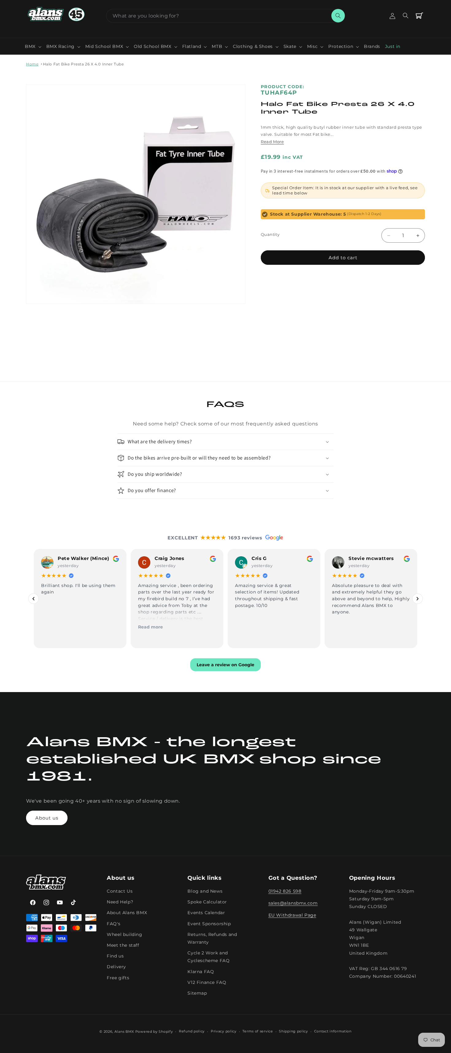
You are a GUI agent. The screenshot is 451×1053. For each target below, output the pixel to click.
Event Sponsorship (209, 923)
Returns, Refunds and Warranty (212, 938)
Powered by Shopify (154, 1031)
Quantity (270, 234)
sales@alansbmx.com (293, 903)
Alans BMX (124, 1031)
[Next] (417, 598)
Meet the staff (123, 945)
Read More (272, 141)
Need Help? (120, 902)
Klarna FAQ (200, 971)
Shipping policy (293, 1031)
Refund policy (192, 1031)
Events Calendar (206, 913)
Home (32, 64)
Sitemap (197, 993)
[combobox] (225, 16)
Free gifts (118, 978)
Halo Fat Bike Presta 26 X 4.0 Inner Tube (83, 64)
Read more (150, 626)
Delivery (116, 967)
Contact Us (120, 891)
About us (46, 818)
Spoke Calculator (207, 902)
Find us (115, 956)
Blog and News (204, 891)
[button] (33, 46)
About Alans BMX (127, 913)
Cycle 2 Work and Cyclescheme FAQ (208, 957)
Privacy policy (224, 1031)
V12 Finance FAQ (206, 982)
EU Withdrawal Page (292, 915)
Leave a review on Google (225, 664)
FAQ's (113, 923)
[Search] (338, 15)
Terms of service (257, 1031)
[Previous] (33, 598)
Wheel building (124, 934)
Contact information (333, 1031)
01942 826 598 (285, 891)
